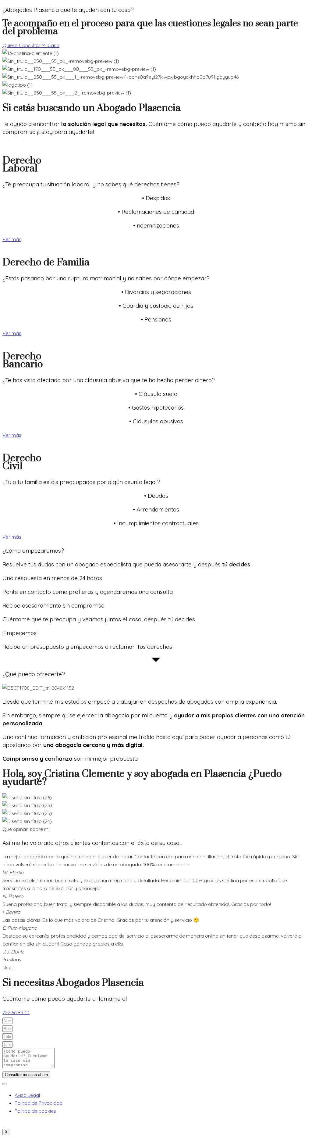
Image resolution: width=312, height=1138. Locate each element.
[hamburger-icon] (4, 1084)
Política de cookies (35, 1111)
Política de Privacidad (38, 1103)
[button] (156, 960)
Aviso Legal (27, 1095)
